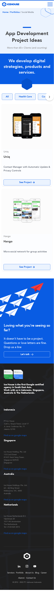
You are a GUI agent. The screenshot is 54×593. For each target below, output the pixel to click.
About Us (29, 572)
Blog (37, 572)
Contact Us (31, 578)
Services (10, 572)
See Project (25, 182)
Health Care (25, 96)
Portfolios (15, 12)
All (7, 96)
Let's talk (25, 354)
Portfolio (20, 572)
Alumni (21, 578)
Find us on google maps (15, 435)
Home (5, 12)
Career (44, 572)
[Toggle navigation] (50, 4)
